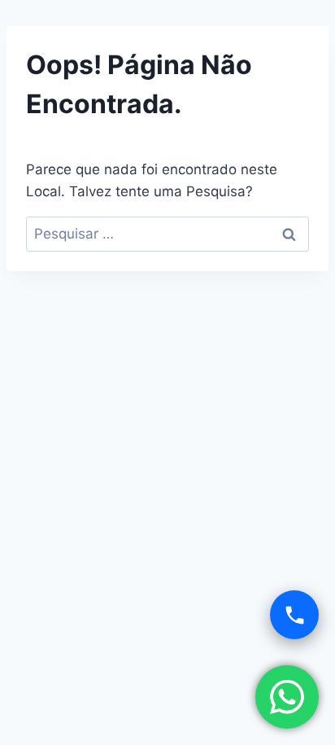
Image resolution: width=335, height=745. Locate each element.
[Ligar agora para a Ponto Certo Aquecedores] (294, 614)
